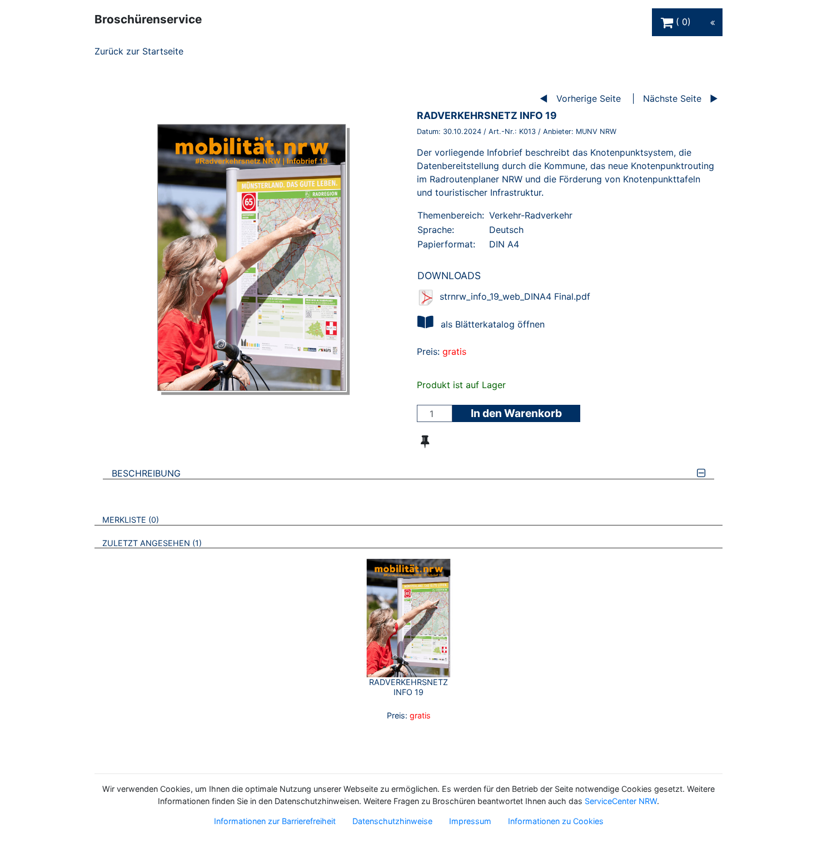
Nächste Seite (672, 98)
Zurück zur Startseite (138, 51)
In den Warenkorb (516, 413)
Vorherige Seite (588, 98)
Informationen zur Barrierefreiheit (275, 821)
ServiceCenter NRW (621, 801)
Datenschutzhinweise (392, 821)
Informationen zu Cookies (556, 821)
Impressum (470, 821)
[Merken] (425, 441)
